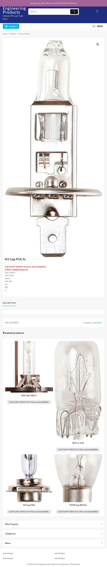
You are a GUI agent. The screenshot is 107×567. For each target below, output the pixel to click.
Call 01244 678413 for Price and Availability (29, 402)
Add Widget (8, 553)
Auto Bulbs (97, 323)
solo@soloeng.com (19, 269)
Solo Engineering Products (14, 8)
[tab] (10, 303)
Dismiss (73, 3)
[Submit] (74, 11)
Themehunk (75, 564)
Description (9, 303)
